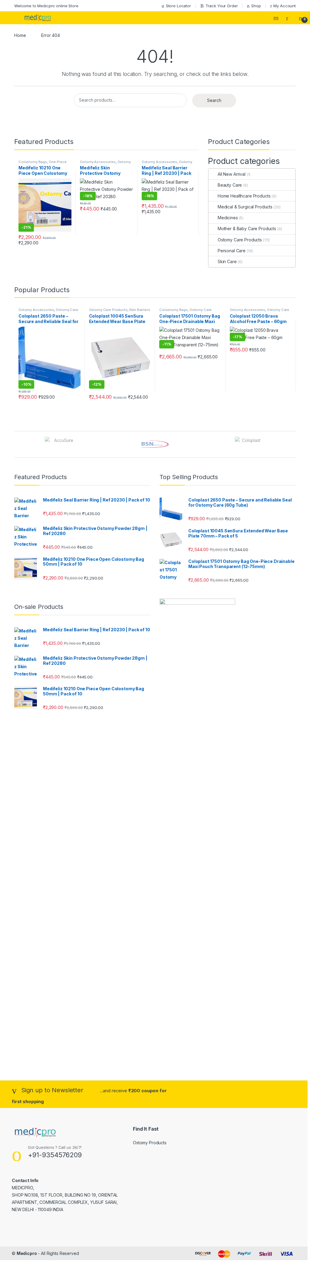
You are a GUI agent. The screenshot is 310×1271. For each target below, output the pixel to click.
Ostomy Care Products (240, 239)
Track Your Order (222, 5)
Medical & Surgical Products (245, 206)
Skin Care (227, 261)
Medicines (228, 217)
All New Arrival (232, 174)
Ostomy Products (150, 1142)
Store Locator (178, 5)
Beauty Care (230, 185)
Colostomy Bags (32, 162)
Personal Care (232, 250)
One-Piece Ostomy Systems (42, 164)
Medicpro (27, 1253)
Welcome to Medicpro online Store (46, 5)
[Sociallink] (14, 1222)
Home (20, 35)
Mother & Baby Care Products (247, 228)
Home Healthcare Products (244, 195)
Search (276, 18)
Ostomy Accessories (97, 162)
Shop (256, 5)
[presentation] (294, 445)
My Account (284, 5)
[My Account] (289, 17)
